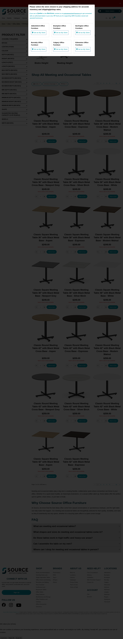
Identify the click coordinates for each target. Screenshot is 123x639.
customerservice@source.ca (72, 13)
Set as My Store (39, 33)
